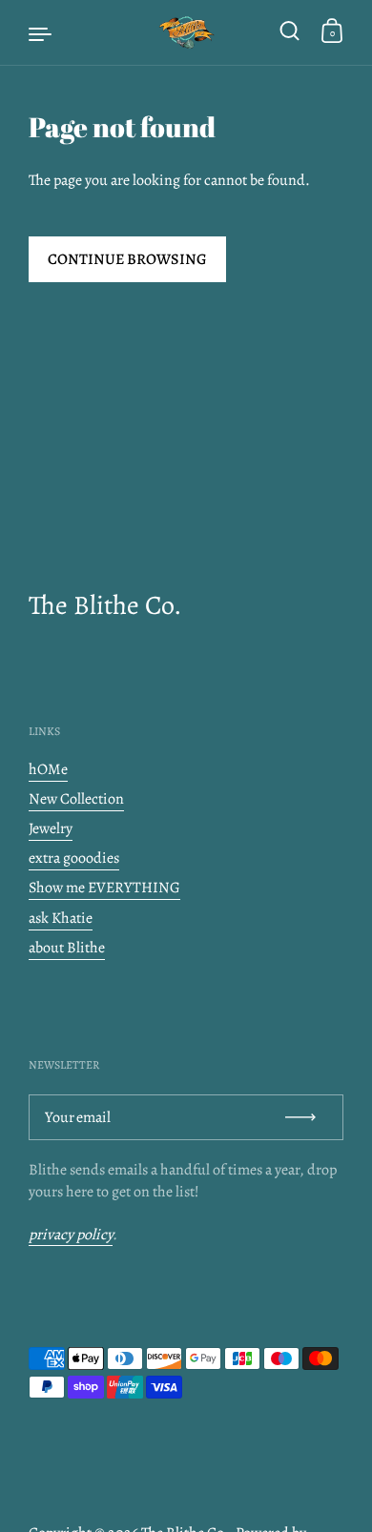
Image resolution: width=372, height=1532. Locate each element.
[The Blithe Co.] (186, 32)
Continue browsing (127, 259)
